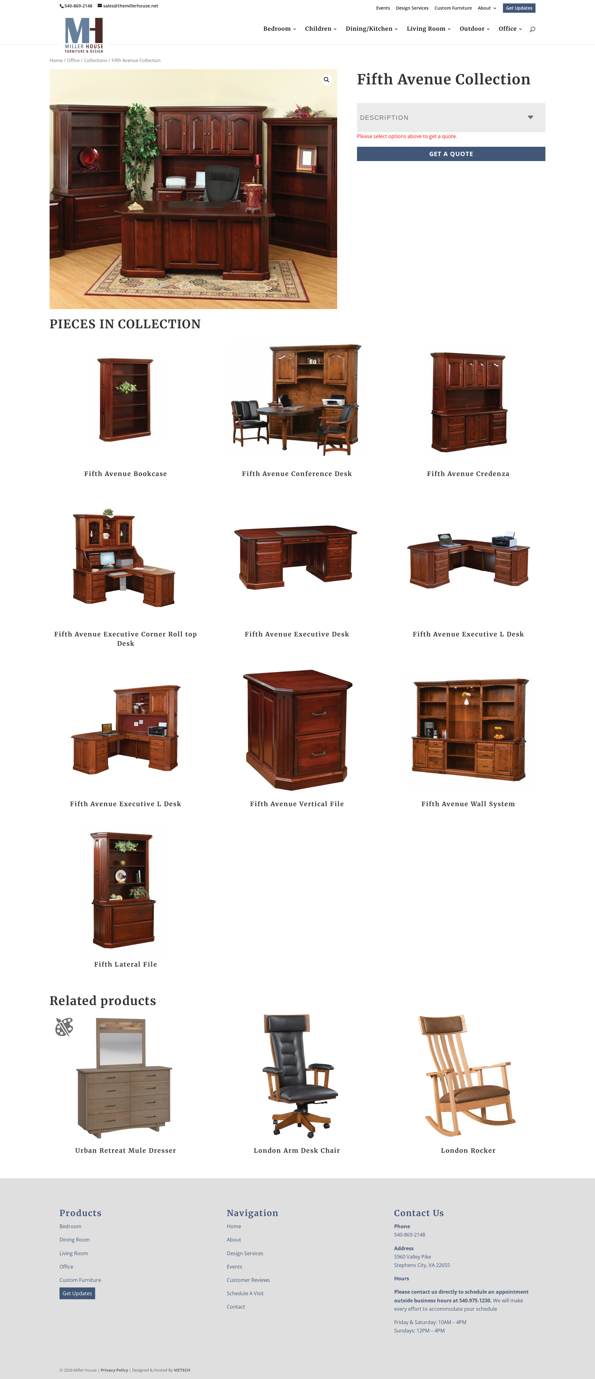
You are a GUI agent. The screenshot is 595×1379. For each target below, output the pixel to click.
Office (508, 29)
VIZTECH (182, 1370)
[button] (326, 79)
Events (383, 8)
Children (318, 29)
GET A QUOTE (451, 154)
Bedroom (277, 29)
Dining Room (75, 1239)
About (484, 8)
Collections (95, 60)
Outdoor (472, 29)
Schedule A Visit (245, 1293)
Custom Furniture (453, 8)
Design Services (412, 8)
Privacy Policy (114, 1370)
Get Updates (519, 8)
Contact (236, 1306)
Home (56, 60)
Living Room (426, 29)
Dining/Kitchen (369, 29)
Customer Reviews (248, 1280)
